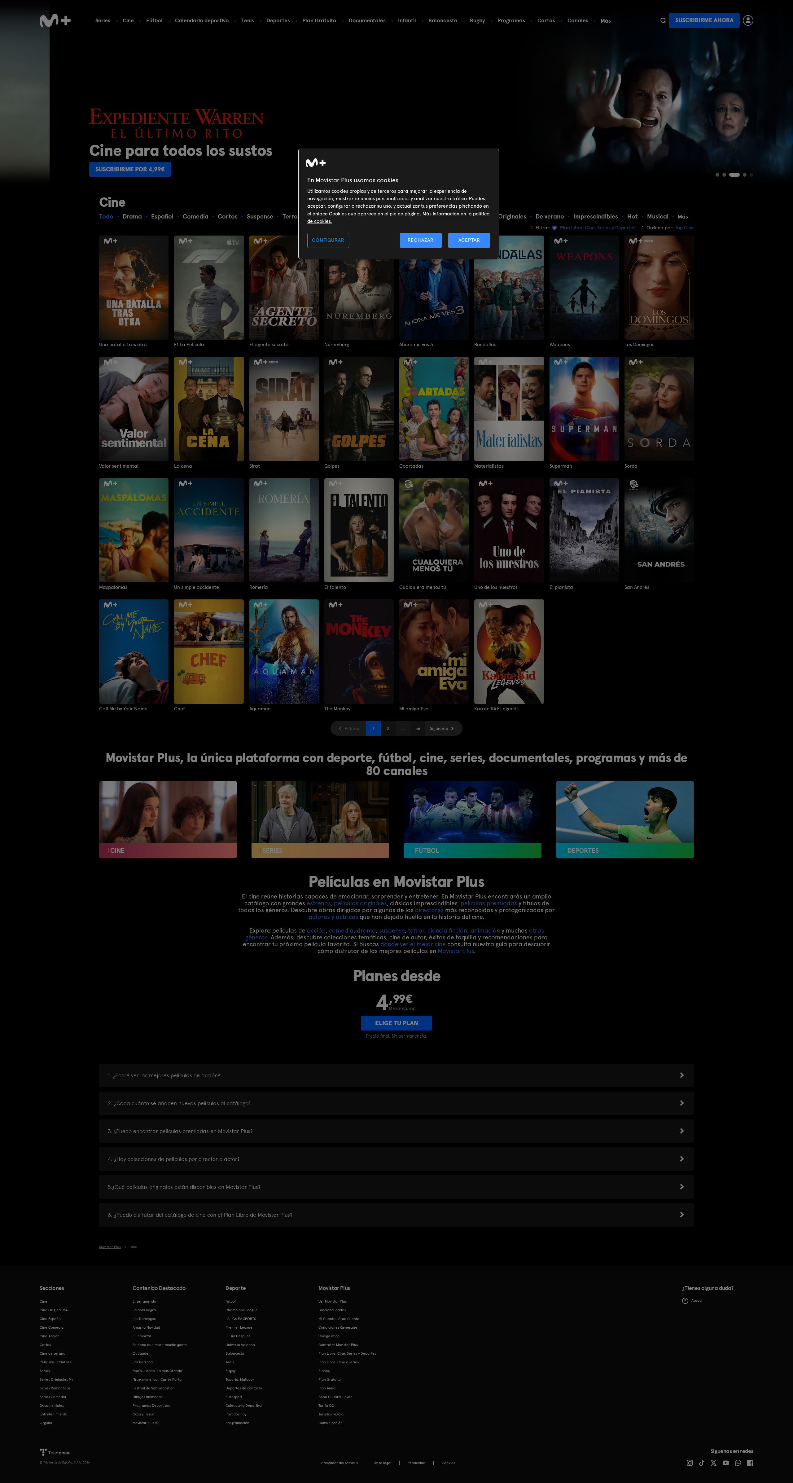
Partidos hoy (236, 1414)
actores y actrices (333, 916)
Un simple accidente (196, 587)
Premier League (239, 1327)
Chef (179, 709)
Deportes (278, 20)
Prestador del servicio (339, 1463)
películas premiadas (489, 903)
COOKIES (448, 1463)
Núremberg (336, 344)
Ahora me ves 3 (416, 344)
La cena (183, 466)
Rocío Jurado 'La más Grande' (158, 1371)
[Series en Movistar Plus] (320, 819)
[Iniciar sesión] (748, 20)
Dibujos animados (147, 1397)
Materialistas (489, 466)
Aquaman (260, 709)
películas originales (360, 903)
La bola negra (144, 1310)
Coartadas (411, 466)
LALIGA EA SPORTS (241, 1319)
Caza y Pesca (143, 1414)
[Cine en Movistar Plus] (168, 819)
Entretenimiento (53, 1414)
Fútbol (154, 20)
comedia (341, 930)
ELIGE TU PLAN (396, 1023)
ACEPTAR (469, 240)
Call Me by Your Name (123, 709)
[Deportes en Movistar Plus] (625, 819)
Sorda (630, 466)
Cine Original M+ (54, 1310)
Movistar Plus (456, 951)
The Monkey (337, 709)
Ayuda (696, 1300)
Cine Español (51, 1319)
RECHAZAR (421, 240)
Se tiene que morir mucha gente (160, 1345)
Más (606, 21)
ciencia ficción (447, 930)
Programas (511, 20)
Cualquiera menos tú (422, 587)
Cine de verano (52, 1353)
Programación (237, 1423)
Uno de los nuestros (496, 587)
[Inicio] (55, 20)
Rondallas (485, 344)
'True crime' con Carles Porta (157, 1379)
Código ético (329, 1336)
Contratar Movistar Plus (338, 1345)
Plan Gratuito (319, 20)
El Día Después (238, 1336)
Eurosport (234, 1397)
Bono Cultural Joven (335, 1397)
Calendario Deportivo (244, 1405)
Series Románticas (55, 1388)
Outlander (141, 1353)
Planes (324, 1371)
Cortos (546, 20)
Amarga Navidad (146, 1327)
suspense (392, 930)
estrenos (319, 903)
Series (102, 20)
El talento (335, 587)
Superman (561, 466)
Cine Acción (49, 1336)
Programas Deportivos (151, 1405)
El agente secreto (268, 344)
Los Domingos (639, 344)
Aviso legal (382, 1463)
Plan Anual (327, 1388)
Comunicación (330, 1423)
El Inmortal (142, 1336)
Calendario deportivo (202, 20)
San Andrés (636, 587)
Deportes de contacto (244, 1388)
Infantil (407, 20)
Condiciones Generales (337, 1327)
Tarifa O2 (326, 1405)
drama (366, 930)
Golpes (332, 466)
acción (316, 930)
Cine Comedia (52, 1327)
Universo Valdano (240, 1345)
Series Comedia (53, 1397)
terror (416, 930)
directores (429, 910)
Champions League (242, 1310)
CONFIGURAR (328, 240)
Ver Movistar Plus (332, 1301)
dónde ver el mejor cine (413, 944)
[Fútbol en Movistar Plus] (472, 819)
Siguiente (439, 728)
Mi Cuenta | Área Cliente (338, 1319)
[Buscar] (663, 20)
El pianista (561, 587)
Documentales (367, 20)
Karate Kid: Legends (496, 709)
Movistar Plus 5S (146, 1423)
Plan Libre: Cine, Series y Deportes (347, 1353)
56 (417, 728)
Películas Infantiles (55, 1362)
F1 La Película (189, 344)
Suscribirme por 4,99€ (77, 169)
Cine (128, 20)
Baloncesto (443, 20)
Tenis (247, 20)
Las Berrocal (143, 1362)
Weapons (560, 344)
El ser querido (144, 1301)
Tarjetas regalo (331, 1414)
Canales (577, 20)
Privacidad (416, 1463)
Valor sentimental (118, 466)
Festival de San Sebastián (154, 1388)
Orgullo (46, 1423)
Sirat (254, 466)
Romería (258, 587)
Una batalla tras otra (123, 344)
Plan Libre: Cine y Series (338, 1362)
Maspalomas (113, 587)
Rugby (477, 20)
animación (485, 930)
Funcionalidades (332, 1310)
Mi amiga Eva (414, 709)
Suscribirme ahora (704, 20)
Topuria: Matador (240, 1379)
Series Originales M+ (57, 1379)
